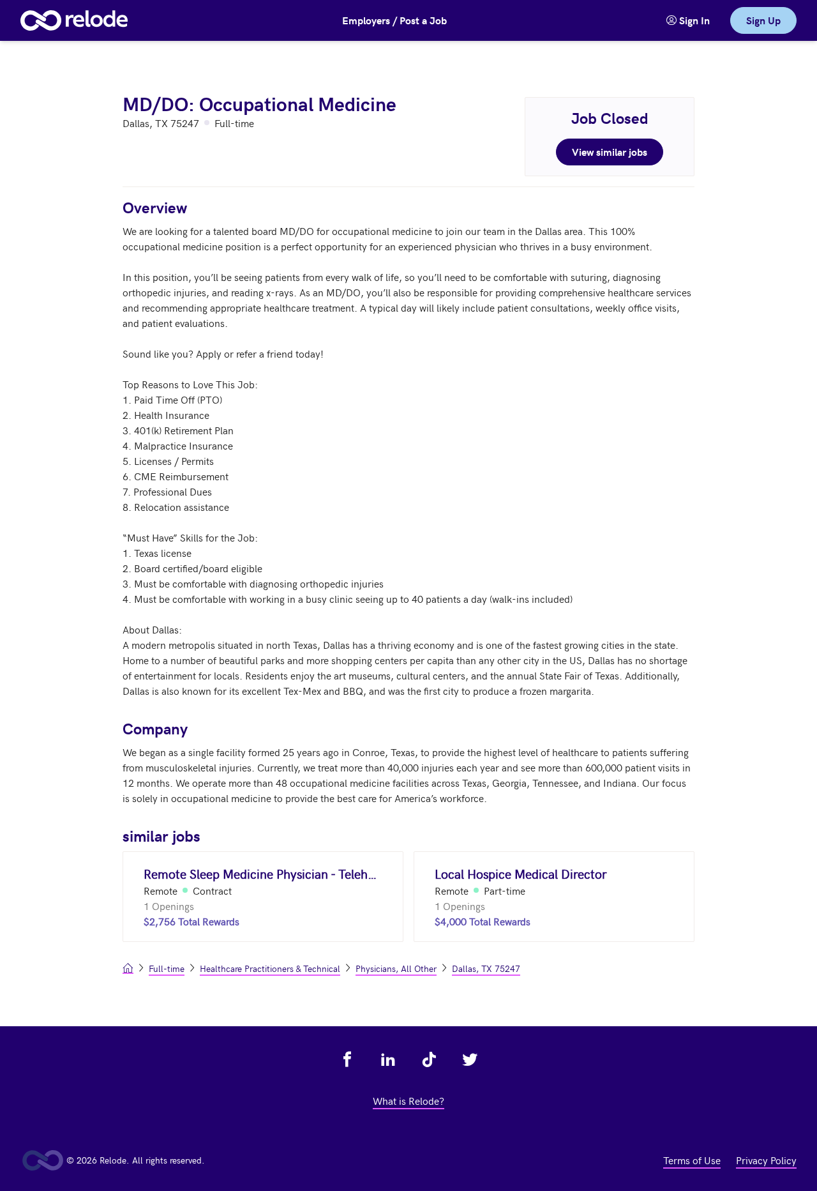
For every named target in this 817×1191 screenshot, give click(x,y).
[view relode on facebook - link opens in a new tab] (347, 1059)
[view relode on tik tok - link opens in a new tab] (429, 1059)
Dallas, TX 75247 (486, 968)
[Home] (74, 20)
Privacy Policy (766, 1160)
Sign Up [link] (763, 20)
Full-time (166, 968)
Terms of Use (692, 1160)
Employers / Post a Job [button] (394, 20)
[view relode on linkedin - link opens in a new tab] (388, 1059)
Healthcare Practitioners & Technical (270, 968)
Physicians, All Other (396, 968)
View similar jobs (609, 151)
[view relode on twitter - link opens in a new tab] (470, 1059)
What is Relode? (408, 1100)
